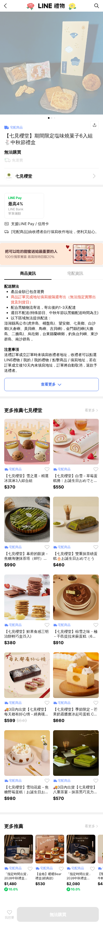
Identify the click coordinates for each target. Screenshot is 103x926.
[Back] (6, 6)
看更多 (90, 410)
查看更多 (48, 384)
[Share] (94, 125)
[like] (47, 469)
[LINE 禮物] (51, 5)
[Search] (96, 6)
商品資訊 (28, 273)
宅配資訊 (75, 273)
